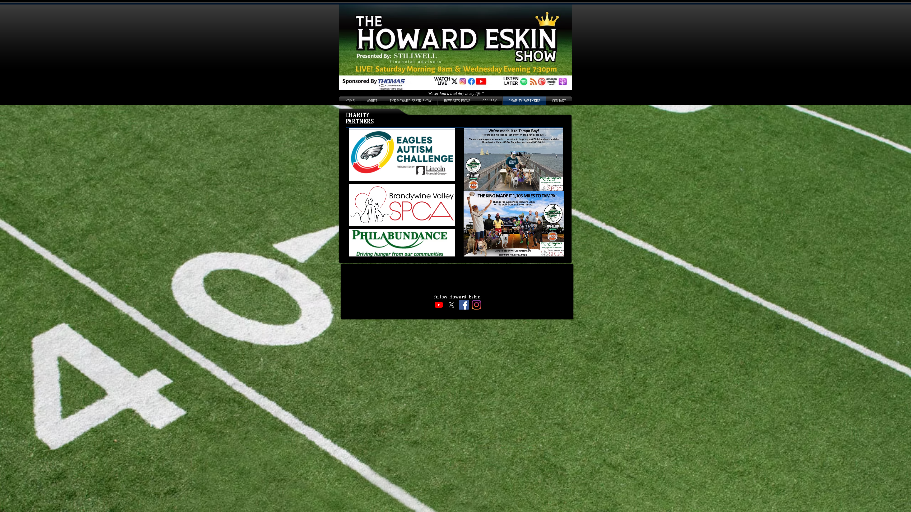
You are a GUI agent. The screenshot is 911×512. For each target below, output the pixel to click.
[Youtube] (439, 305)
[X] (451, 305)
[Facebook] (464, 305)
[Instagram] (476, 305)
